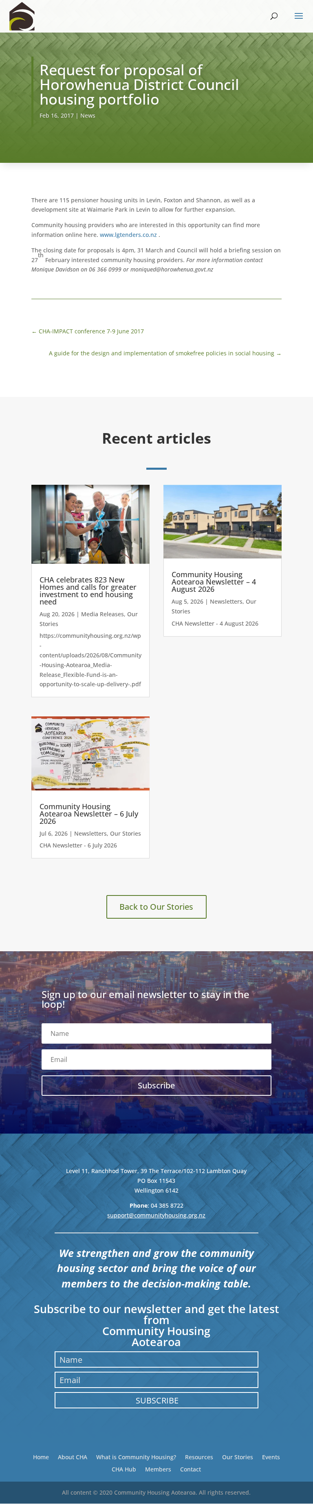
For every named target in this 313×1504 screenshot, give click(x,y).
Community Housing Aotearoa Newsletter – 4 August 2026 (214, 581)
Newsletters (90, 833)
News (87, 115)
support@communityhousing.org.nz (156, 1215)
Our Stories (125, 833)
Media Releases (102, 614)
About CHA (72, 1456)
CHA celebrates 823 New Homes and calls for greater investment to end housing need (88, 590)
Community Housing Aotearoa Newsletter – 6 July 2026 (89, 813)
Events (271, 1456)
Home (41, 1456)
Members (158, 1468)
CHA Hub (124, 1468)
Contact (190, 1468)
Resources (199, 1456)
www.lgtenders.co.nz (128, 235)
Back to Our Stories (156, 906)
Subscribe (157, 1400)
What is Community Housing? (136, 1456)
